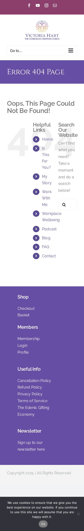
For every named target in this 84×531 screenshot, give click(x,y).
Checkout (26, 308)
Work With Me (47, 198)
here (41, 449)
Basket (23, 315)
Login (22, 345)
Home (47, 139)
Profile (23, 352)
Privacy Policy (30, 394)
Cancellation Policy (34, 380)
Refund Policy (30, 387)
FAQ (45, 247)
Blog (46, 238)
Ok (43, 524)
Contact (49, 256)
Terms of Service (32, 401)
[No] (78, 514)
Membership (29, 339)
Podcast (49, 229)
